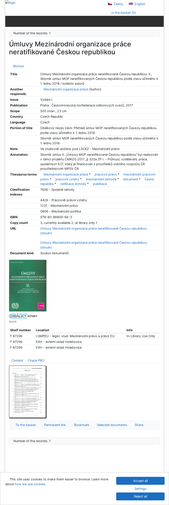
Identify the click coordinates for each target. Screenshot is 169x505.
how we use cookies (30, 484)
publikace (100, 184)
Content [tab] (17, 360)
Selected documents (111, 425)
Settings (140, 488)
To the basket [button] (25, 425)
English (139, 4)
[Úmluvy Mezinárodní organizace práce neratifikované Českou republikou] (27, 285)
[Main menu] (159, 21)
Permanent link (54, 425)
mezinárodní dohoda (101, 179)
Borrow (17, 66)
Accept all (140, 481)
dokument (130, 179)
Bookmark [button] (80, 425)
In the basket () (123, 13)
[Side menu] (9, 21)
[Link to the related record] (41, 89)
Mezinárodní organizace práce (66, 89)
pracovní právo (106, 174)
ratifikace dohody (73, 184)
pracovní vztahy (67, 179)
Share (138, 425)
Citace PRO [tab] (36, 360)
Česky (118, 4)
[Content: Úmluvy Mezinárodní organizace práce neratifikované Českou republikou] (27, 391)
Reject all (140, 496)
